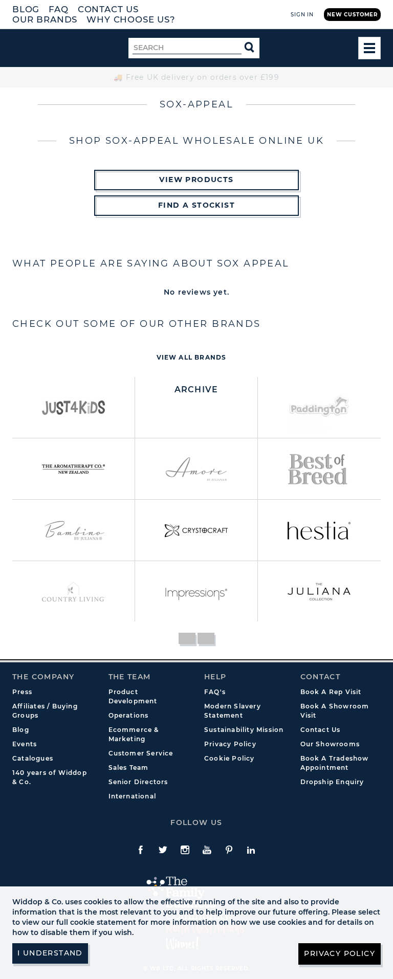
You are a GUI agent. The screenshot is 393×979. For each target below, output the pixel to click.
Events (24, 744)
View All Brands (192, 357)
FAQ (59, 9)
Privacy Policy (230, 744)
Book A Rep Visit (331, 692)
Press (22, 692)
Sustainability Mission (243, 729)
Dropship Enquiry (332, 782)
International (132, 796)
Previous (187, 638)
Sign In (302, 14)
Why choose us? (131, 19)
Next (206, 638)
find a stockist (196, 205)
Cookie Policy (229, 758)
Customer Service (140, 753)
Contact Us (108, 9)
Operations (128, 715)
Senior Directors (138, 782)
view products (196, 179)
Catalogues (32, 758)
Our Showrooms (330, 744)
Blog (25, 9)
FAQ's (215, 692)
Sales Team (128, 767)
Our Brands (44, 19)
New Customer (352, 14)
